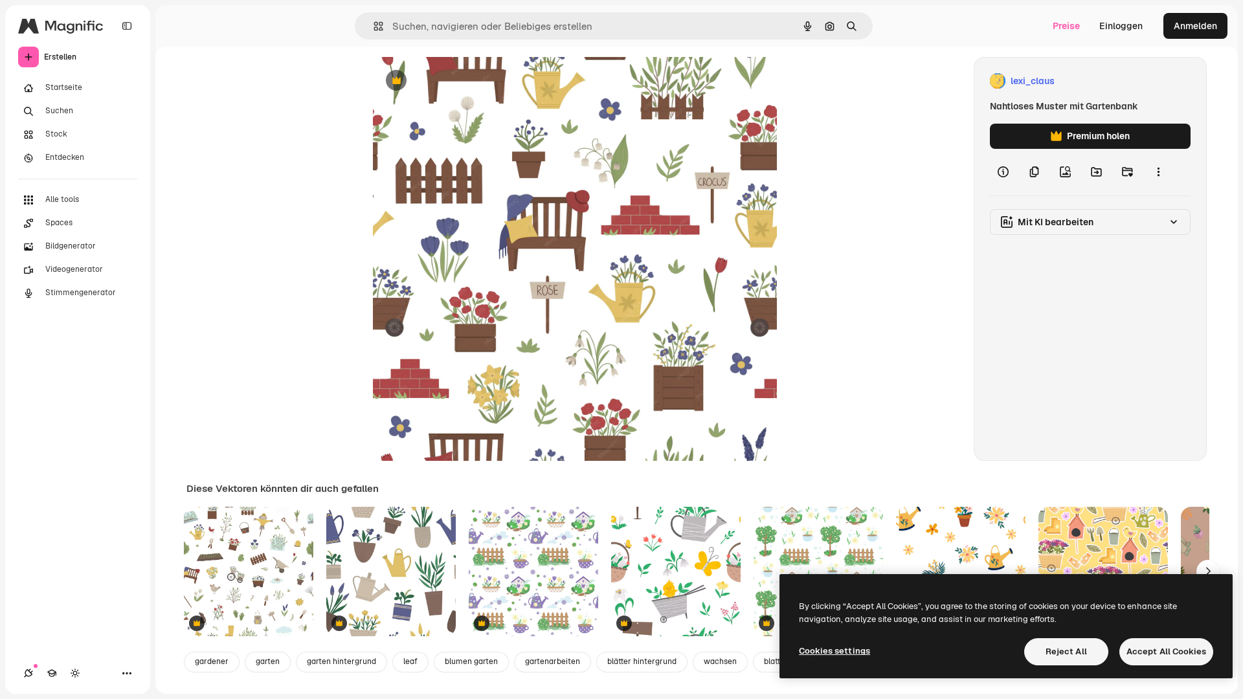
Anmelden (1195, 26)
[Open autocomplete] (373, 26)
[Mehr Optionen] (1158, 172)
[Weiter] (1208, 571)
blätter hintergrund (642, 661)
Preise (1066, 26)
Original (456, 81)
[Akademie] (51, 673)
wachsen (720, 661)
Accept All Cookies (1166, 651)
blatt (772, 661)
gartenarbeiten (552, 661)
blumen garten (471, 661)
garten (268, 661)
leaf (410, 661)
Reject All (1066, 651)
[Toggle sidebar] (127, 26)
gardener (212, 661)
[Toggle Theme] (75, 673)
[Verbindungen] (28, 673)
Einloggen (1121, 26)
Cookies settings (834, 650)
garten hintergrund (341, 661)
